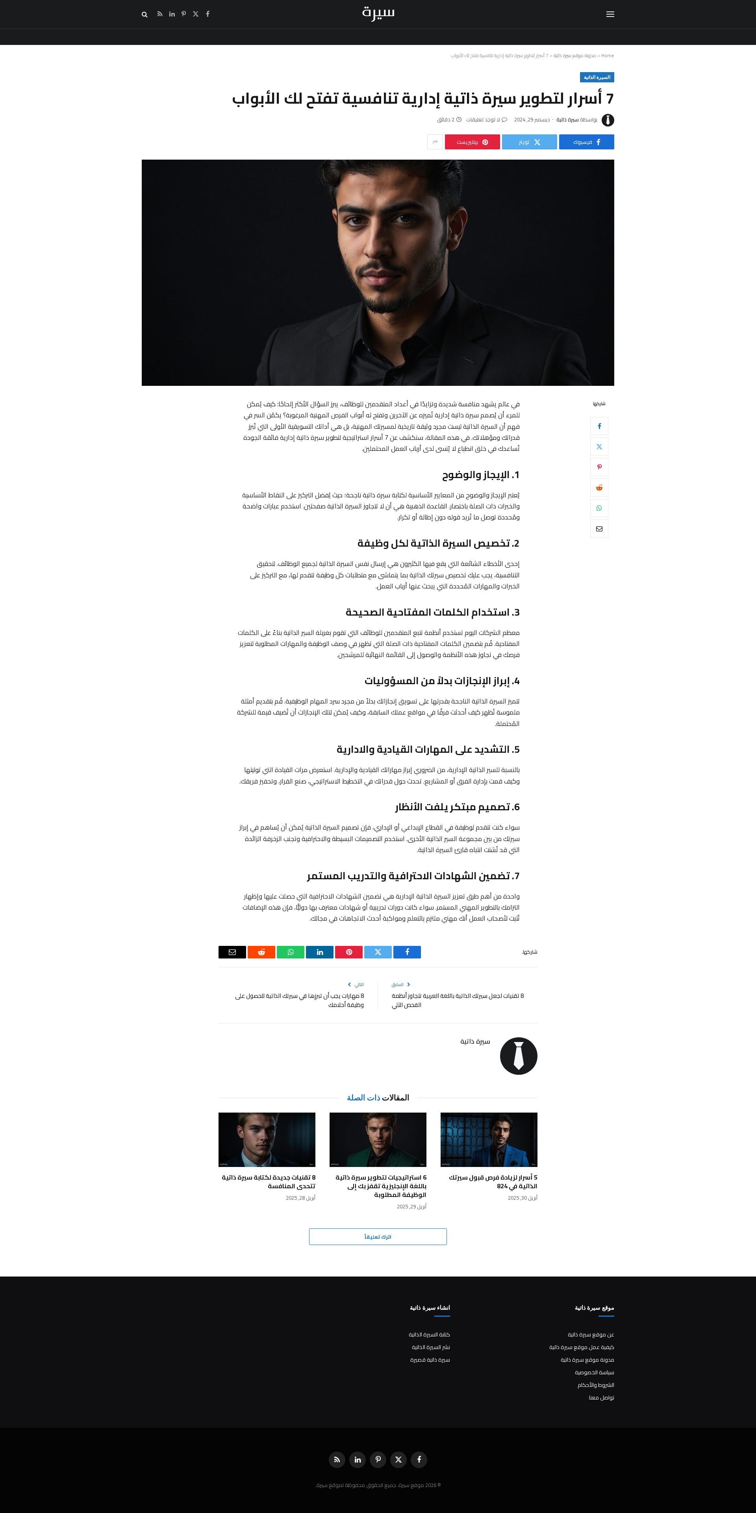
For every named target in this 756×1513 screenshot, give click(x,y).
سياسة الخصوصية (594, 1372)
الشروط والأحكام (596, 1385)
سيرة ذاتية (567, 119)
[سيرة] (378, 14)
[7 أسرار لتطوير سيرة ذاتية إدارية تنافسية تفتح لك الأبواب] (378, 273)
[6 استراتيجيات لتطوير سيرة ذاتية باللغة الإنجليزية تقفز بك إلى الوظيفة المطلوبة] (378, 1140)
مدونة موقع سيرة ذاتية (575, 55)
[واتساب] (599, 508)
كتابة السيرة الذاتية (429, 1334)
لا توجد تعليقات (483, 119)
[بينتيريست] (599, 467)
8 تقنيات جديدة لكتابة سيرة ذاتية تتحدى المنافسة (268, 1182)
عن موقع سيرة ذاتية (591, 1334)
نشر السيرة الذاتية (431, 1347)
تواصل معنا (601, 1397)
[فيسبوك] (599, 426)
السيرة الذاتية (597, 77)
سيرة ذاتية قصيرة (430, 1360)
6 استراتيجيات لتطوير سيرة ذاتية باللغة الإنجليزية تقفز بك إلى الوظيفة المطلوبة (380, 1186)
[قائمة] (610, 14)
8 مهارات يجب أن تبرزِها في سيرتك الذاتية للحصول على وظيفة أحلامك (299, 1000)
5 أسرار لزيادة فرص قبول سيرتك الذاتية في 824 (493, 1182)
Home (607, 55)
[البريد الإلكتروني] (599, 528)
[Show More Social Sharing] (435, 141)
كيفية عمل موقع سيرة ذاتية (581, 1347)
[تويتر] (599, 446)
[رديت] (599, 487)
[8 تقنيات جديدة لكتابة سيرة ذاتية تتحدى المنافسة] (267, 1140)
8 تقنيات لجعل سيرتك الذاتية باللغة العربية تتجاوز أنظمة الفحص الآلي (458, 1000)
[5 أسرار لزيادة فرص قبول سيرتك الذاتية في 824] (489, 1140)
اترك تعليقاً (378, 1236)
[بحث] (145, 14)
